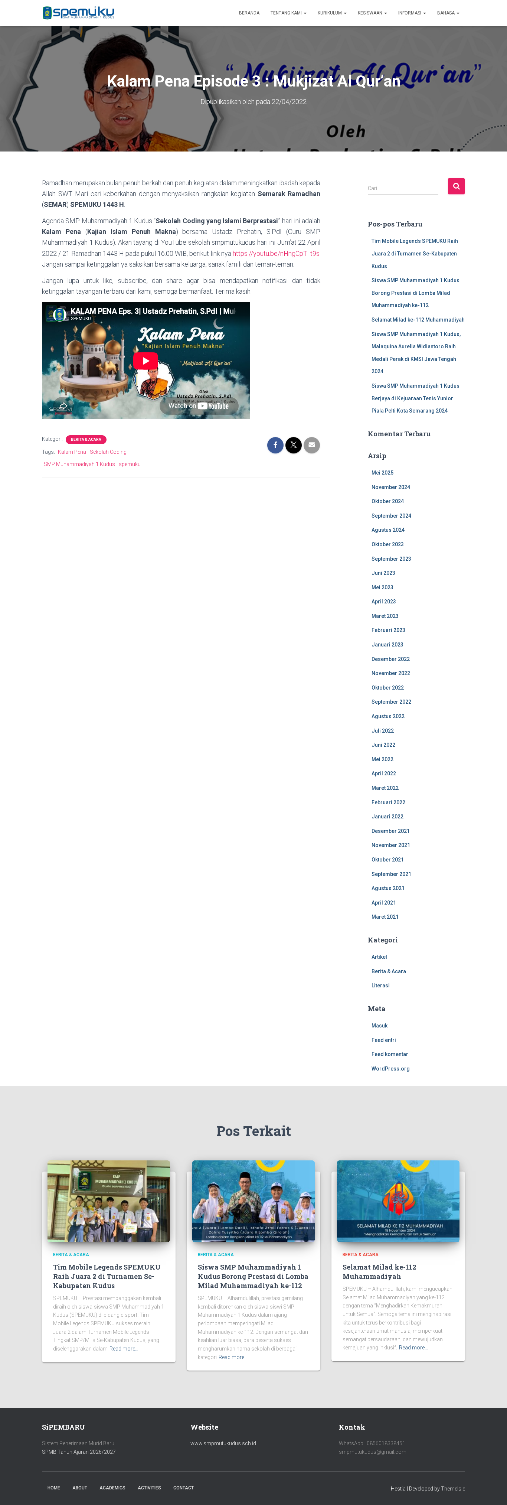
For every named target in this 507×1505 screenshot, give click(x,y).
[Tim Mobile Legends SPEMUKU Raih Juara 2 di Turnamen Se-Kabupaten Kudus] (109, 1201)
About (79, 1488)
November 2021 (391, 845)
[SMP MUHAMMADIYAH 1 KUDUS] (79, 13)
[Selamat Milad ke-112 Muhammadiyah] (398, 1201)
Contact (183, 1488)
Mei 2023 (382, 587)
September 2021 (391, 874)
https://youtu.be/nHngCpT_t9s (276, 253)
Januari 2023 (387, 645)
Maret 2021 (385, 917)
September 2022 (391, 702)
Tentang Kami (287, 13)
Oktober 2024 (388, 501)
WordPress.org (391, 1069)
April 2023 (384, 602)
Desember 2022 (391, 659)
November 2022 (391, 673)
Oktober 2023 (388, 544)
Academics (112, 1488)
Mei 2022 (382, 759)
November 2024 (391, 487)
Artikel (379, 957)
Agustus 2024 (388, 530)
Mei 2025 (382, 473)
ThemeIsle (453, 1489)
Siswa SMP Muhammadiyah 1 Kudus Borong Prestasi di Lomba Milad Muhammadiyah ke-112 (415, 292)
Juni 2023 (383, 573)
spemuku (130, 464)
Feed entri (384, 1040)
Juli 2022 (383, 731)
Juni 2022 (383, 745)
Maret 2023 (385, 616)
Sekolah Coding (108, 452)
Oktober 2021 (388, 860)
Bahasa (446, 13)
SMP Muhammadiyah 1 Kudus (79, 464)
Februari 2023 (388, 630)
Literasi (381, 985)
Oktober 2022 (388, 688)
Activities (149, 1488)
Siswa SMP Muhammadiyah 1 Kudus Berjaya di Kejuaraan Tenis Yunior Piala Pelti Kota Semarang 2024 (415, 398)
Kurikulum (330, 13)
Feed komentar (390, 1054)
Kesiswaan (370, 13)
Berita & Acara (86, 439)
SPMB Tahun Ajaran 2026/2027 (79, 1452)
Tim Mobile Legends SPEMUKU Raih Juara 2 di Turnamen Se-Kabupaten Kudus (415, 253)
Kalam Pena (72, 452)
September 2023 (391, 559)
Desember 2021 (391, 831)
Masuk (379, 1026)
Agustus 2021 (388, 888)
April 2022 (384, 773)
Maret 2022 (385, 788)
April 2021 (384, 903)
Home (54, 1488)
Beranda (249, 13)
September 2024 (391, 516)
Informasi (410, 13)
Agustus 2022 (388, 716)
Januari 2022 (387, 817)
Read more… (123, 1349)
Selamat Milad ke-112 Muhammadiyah (418, 320)
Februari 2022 (388, 802)
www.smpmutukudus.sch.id (223, 1443)
